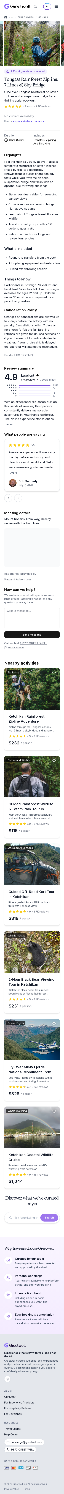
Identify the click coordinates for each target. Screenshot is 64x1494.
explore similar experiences (29, 121)
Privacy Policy (11, 1489)
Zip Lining (43, 17)
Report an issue (16, 647)
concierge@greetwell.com (26, 1442)
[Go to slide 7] (17, 63)
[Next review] (18, 498)
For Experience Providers (19, 1402)
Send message (32, 634)
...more (8, 424)
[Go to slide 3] (11, 63)
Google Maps (48, 379)
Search (49, 1217)
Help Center (11, 1434)
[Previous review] (8, 498)
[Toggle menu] (56, 6)
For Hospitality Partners (17, 1408)
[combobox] (26, 1217)
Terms (26, 1489)
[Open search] (35, 6)
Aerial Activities (26, 17)
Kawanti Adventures (17, 579)
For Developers (13, 1413)
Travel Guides (12, 1428)
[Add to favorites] (54, 26)
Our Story (9, 1396)
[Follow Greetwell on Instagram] (7, 1379)
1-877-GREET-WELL (33, 643)
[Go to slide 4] (13, 63)
